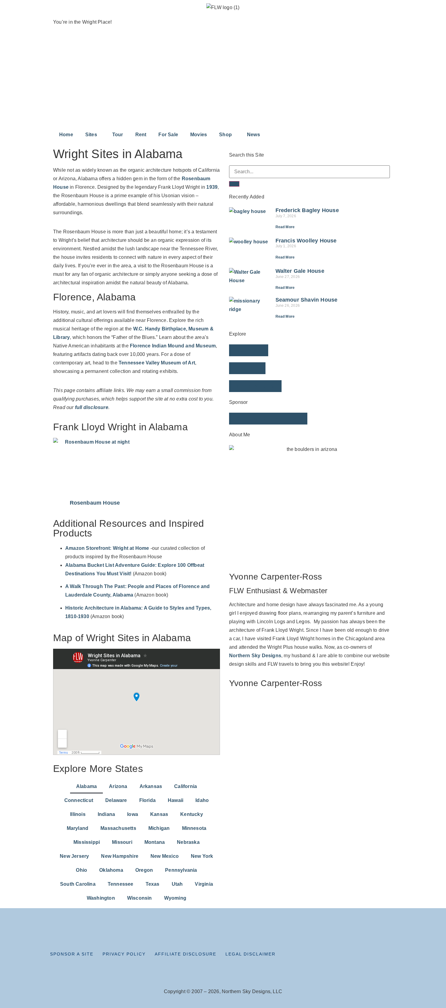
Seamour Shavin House (306, 300)
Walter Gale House (299, 271)
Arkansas (151, 786)
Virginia (204, 884)
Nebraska (188, 842)
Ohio (81, 870)
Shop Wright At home (268, 418)
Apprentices (255, 386)
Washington (101, 898)
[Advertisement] (223, 82)
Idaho (202, 800)
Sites (91, 134)
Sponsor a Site (71, 954)
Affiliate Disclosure (185, 954)
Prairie (247, 368)
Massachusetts (118, 828)
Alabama (86, 786)
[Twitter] (352, 956)
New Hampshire (119, 856)
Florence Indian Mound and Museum (173, 345)
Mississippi (86, 842)
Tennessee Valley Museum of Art (157, 362)
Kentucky (191, 814)
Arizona (118, 786)
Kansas (159, 814)
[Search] (234, 184)
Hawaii (175, 800)
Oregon (144, 870)
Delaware (116, 800)
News (253, 134)
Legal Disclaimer (250, 954)
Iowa (132, 814)
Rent (141, 134)
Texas (153, 884)
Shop (225, 134)
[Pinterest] (378, 956)
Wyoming (175, 898)
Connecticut (78, 800)
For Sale (168, 134)
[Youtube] (391, 956)
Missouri (122, 842)
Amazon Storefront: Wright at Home (107, 548)
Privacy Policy (124, 954)
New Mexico (164, 856)
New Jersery (74, 856)
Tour (117, 134)
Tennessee (120, 884)
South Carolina (78, 884)
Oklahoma (111, 870)
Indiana (106, 814)
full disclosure (91, 407)
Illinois (78, 814)
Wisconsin (139, 898)
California (185, 786)
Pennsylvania (181, 870)
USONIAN (248, 350)
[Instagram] (365, 956)
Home (66, 134)
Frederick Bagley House (307, 210)
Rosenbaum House (95, 503)
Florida (147, 800)
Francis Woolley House (306, 241)
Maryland (78, 828)
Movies (198, 134)
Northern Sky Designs (255, 655)
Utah (177, 884)
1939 (212, 187)
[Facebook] (340, 956)
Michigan (159, 828)
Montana (154, 842)
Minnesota (194, 828)
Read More (285, 227)
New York (202, 856)
